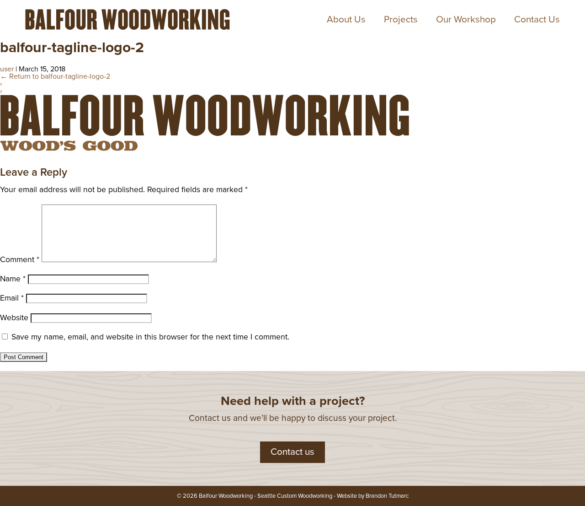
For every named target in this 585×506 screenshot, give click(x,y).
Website (14, 318)
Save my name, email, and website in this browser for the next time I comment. (150, 337)
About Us (346, 19)
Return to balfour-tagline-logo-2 (55, 76)
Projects (401, 19)
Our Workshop (466, 19)
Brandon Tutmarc (387, 496)
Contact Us (537, 19)
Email (12, 298)
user (7, 69)
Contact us (292, 452)
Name (13, 279)
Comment (19, 259)
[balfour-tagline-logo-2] (205, 152)
